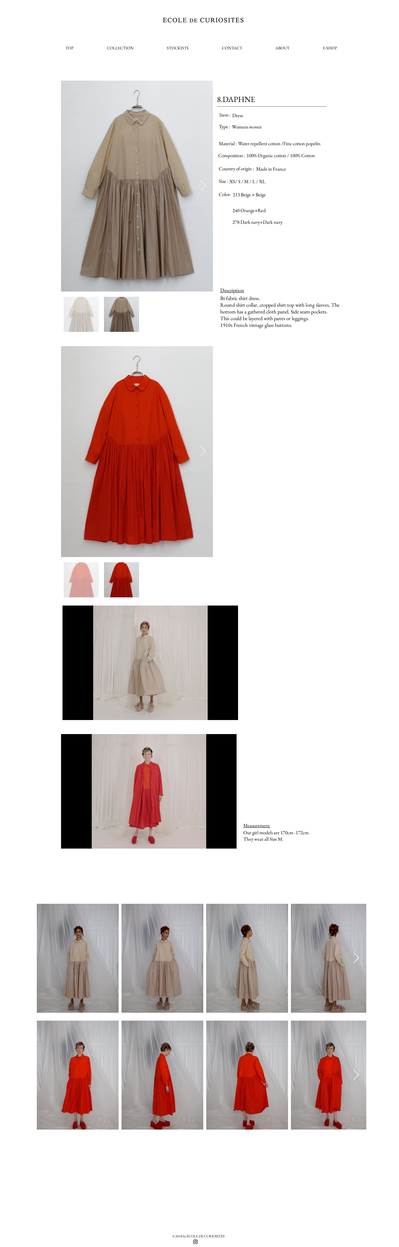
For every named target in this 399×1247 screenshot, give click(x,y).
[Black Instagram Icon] (195, 1242)
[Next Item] (203, 186)
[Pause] (70, 712)
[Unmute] (80, 712)
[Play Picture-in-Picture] (220, 712)
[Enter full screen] (230, 712)
